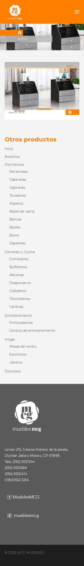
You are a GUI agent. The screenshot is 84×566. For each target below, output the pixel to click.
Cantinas (16, 307)
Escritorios (17, 354)
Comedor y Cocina (20, 252)
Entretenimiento (18, 316)
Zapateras (17, 243)
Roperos (16, 203)
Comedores (18, 259)
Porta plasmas (21, 323)
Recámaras (18, 171)
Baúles (14, 227)
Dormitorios (14, 164)
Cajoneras (17, 187)
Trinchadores (19, 299)
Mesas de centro (23, 346)
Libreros (15, 362)
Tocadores (17, 195)
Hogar (10, 339)
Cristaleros (17, 291)
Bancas (15, 219)
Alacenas (16, 275)
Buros (14, 235)
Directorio (13, 371)
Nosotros (12, 157)
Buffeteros (18, 267)
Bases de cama (21, 211)
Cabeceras (17, 179)
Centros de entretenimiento (32, 330)
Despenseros (20, 283)
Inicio (9, 149)
